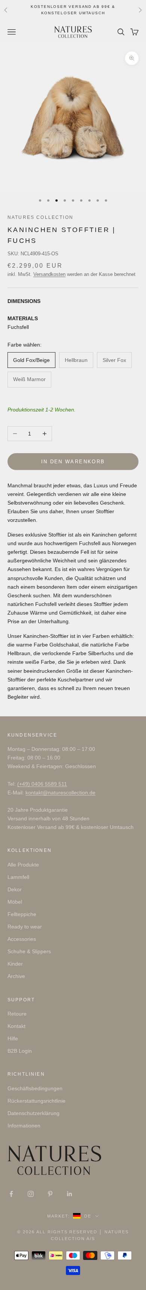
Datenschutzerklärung (33, 1113)
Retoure (17, 1014)
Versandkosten (49, 274)
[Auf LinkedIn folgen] (69, 1194)
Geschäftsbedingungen (35, 1088)
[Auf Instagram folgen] (30, 1194)
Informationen (23, 1126)
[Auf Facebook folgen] (11, 1194)
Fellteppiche (21, 914)
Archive (16, 976)
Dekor (14, 889)
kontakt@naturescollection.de (60, 793)
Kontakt (16, 1026)
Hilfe (12, 1038)
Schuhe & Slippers (29, 951)
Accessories (21, 939)
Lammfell (18, 877)
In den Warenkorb (73, 461)
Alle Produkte (23, 865)
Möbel (14, 902)
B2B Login (19, 1051)
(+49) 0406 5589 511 (42, 784)
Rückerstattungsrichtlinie (36, 1101)
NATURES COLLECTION (40, 217)
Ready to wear (24, 927)
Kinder (15, 964)
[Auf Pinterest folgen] (50, 1194)
